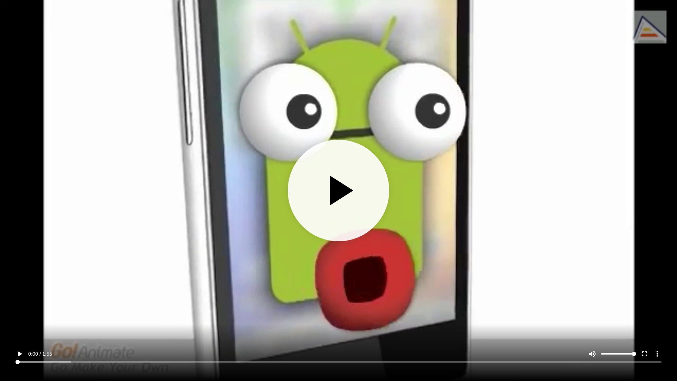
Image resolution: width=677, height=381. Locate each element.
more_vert (657, 354)
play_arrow (20, 354)
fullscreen (644, 354)
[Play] (338, 190)
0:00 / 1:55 (40, 354)
